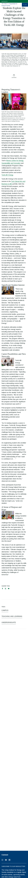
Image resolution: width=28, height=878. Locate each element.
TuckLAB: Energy (7, 175)
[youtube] (6, 860)
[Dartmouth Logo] (4, 1)
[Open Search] (24, 4)
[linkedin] (9, 860)
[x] (5, 588)
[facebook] (2, 588)
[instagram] (2, 860)
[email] (8, 588)
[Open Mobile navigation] (25, 4)
